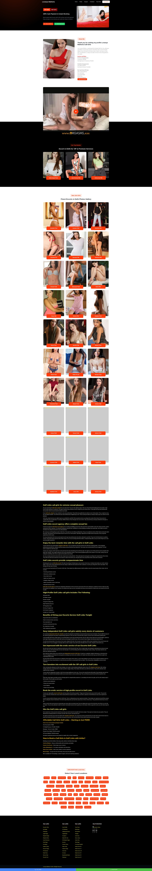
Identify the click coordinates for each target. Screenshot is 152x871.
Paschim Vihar (46, 827)
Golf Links (77, 786)
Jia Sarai (64, 852)
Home (76, 1)
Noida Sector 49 (78, 855)
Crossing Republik (58, 798)
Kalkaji (69, 794)
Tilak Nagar (77, 842)
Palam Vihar (64, 846)
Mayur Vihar (98, 777)
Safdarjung (71, 807)
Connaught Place (94, 786)
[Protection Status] (101, 827)
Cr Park (75, 794)
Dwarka (63, 790)
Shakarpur (64, 857)
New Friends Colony (104, 781)
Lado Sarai (77, 835)
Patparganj (45, 831)
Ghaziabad (106, 1)
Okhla (107, 802)
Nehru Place (47, 790)
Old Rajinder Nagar (66, 840)
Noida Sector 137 (78, 850)
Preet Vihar (63, 807)
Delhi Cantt (54, 802)
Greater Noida (71, 790)
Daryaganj (52, 781)
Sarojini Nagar (79, 807)
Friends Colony (65, 844)
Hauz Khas (103, 798)
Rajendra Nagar (46, 835)
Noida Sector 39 (78, 852)
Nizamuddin (87, 781)
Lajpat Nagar (45, 833)
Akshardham (77, 831)
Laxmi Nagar (66, 781)
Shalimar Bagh (65, 848)
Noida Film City (65, 837)
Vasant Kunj (81, 777)
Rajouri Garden (48, 794)
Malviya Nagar (56, 790)
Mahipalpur (102, 786)
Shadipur (76, 833)
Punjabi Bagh (104, 790)
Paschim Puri (45, 857)
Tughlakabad (64, 833)
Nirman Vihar (45, 855)
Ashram (80, 781)
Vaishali (45, 781)
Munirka (81, 794)
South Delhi (46, 777)
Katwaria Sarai (84, 786)
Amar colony (77, 837)
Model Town (45, 852)
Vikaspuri (56, 794)
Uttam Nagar (63, 794)
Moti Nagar (92, 802)
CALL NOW (38, 869)
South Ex (54, 777)
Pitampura (74, 781)
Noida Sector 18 (78, 857)
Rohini (74, 777)
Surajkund (64, 835)
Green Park (71, 802)
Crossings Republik (79, 844)
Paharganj (105, 777)
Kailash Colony (46, 846)
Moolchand (77, 829)
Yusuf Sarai (77, 827)
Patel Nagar (45, 842)
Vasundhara (49, 798)
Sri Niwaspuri (64, 829)
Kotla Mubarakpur (60, 786)
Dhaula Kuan (97, 794)
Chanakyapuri (47, 802)
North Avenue (100, 802)
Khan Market (69, 786)
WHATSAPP (114, 869)
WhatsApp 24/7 (60, 23)
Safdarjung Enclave (66, 831)
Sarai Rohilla (64, 827)
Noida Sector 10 (78, 848)
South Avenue (88, 807)
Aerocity (63, 842)
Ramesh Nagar (46, 848)
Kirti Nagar (45, 829)
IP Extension (45, 850)
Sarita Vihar (77, 840)
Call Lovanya (49, 23)
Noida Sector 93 (78, 846)
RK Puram (59, 781)
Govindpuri (45, 844)
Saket (69, 777)
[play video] (76, 111)
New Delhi (98, 1)
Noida (81, 1)
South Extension (46, 840)
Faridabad (92, 1)
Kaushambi (78, 798)
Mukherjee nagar (94, 790)
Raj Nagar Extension (69, 798)
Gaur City (86, 798)
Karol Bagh (86, 790)
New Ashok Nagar (94, 798)
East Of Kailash (63, 802)
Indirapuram (104, 794)
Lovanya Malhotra (48, 2)
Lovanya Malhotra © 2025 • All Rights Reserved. (52, 866)
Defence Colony (50, 786)
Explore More (82, 79)
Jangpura (95, 781)
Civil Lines (64, 850)
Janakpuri (78, 802)
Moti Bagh (85, 802)
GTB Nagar (78, 790)
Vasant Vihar (88, 794)
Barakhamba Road (66, 855)
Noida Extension (61, 777)
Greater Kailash (89, 777)
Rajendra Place (46, 837)
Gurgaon (86, 1)
